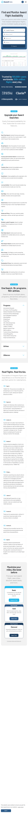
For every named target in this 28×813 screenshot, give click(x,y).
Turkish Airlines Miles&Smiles (10, 332)
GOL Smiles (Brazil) (8, 324)
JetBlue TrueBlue (7, 326)
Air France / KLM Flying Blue (10, 310)
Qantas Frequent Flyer (9, 328)
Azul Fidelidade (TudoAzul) (10, 315)
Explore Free (14, 600)
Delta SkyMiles (7, 317)
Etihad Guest (6, 319)
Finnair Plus (6, 321)
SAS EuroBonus (7, 330)
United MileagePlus (8, 334)
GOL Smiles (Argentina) (9, 322)
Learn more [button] (20, 807)
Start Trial (14, 618)
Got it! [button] (6, 810)
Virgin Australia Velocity (9, 337)
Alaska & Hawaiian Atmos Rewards (12, 311)
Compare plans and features (14, 641)
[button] (15, 30)
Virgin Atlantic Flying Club (9, 335)
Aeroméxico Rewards (8, 308)
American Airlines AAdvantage (11, 313)
